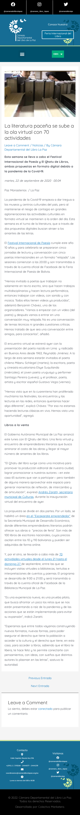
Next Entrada (40, 685)
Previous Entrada (40, 678)
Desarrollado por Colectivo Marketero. (40, 806)
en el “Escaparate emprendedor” (48, 516)
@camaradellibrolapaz (13, 11)
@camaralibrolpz (66, 11)
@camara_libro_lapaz (39, 11)
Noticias (37, 145)
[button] (22, 54)
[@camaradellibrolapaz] (13, 4)
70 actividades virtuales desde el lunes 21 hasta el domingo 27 (35, 559)
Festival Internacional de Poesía (29, 243)
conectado (45, 708)
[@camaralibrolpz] (66, 4)
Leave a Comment (16, 145)
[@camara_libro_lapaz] (39, 4)
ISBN (55, 54)
